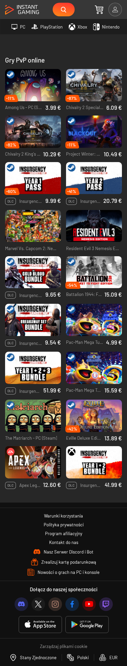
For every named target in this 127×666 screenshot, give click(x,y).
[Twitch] (106, 604)
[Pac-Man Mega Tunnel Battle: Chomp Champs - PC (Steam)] (94, 368)
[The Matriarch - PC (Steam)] (33, 416)
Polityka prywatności (64, 524)
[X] (38, 604)
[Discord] (21, 604)
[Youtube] (89, 604)
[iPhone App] (40, 624)
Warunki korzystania (63, 516)
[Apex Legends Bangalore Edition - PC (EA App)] (33, 462)
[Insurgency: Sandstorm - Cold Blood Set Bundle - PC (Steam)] (33, 272)
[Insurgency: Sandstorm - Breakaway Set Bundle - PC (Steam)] (33, 320)
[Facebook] (72, 604)
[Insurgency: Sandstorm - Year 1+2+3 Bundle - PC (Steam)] (33, 368)
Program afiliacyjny (63, 533)
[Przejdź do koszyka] (99, 9)
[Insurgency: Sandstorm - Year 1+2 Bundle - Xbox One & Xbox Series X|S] (94, 462)
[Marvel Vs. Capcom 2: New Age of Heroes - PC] (33, 226)
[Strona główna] (22, 10)
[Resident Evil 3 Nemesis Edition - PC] (94, 226)
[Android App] (87, 624)
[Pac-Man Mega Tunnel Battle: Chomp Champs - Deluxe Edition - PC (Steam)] (94, 320)
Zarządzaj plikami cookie (63, 646)
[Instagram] (55, 604)
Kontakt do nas (63, 542)
